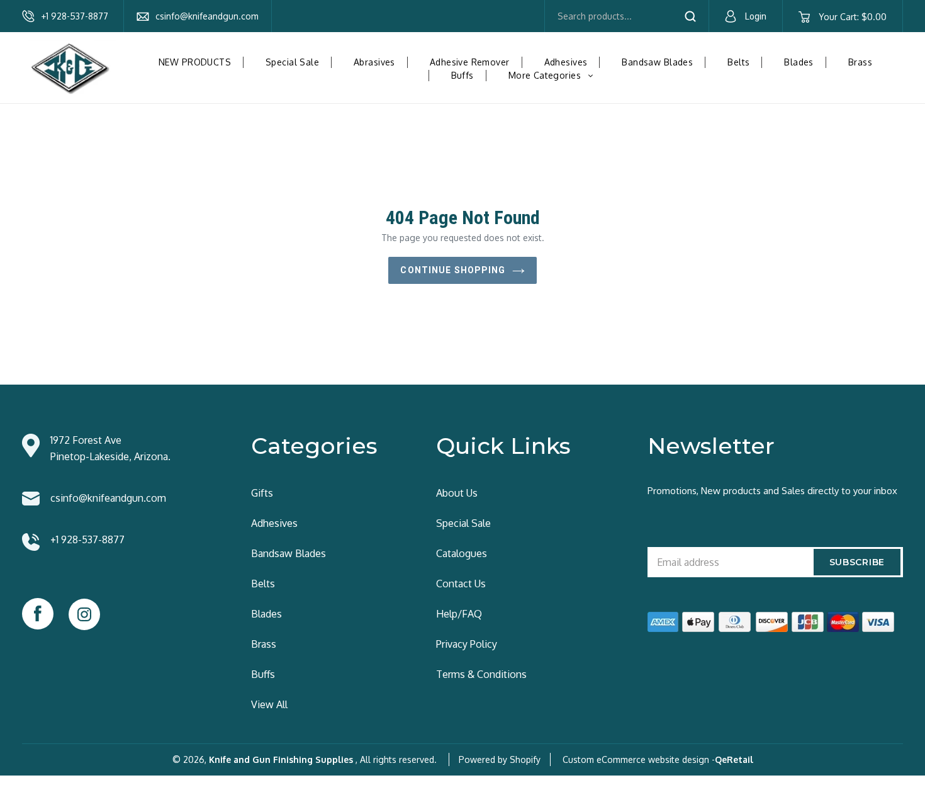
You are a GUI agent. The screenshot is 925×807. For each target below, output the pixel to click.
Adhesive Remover (470, 62)
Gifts (262, 493)
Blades (799, 62)
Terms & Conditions (481, 674)
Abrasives (374, 62)
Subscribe (857, 562)
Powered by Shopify (500, 759)
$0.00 (852, 16)
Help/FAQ (459, 613)
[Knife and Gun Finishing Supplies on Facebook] (37, 613)
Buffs (462, 75)
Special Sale (292, 62)
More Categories (555, 75)
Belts (738, 62)
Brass (860, 62)
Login (755, 16)
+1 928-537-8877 (74, 16)
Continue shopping (452, 270)
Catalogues (461, 553)
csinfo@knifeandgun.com (207, 16)
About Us (457, 493)
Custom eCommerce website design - (639, 759)
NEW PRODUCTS (195, 62)
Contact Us (461, 583)
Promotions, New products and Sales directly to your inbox (772, 491)
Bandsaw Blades (657, 62)
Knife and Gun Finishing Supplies (281, 759)
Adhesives (566, 62)
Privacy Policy (466, 644)
